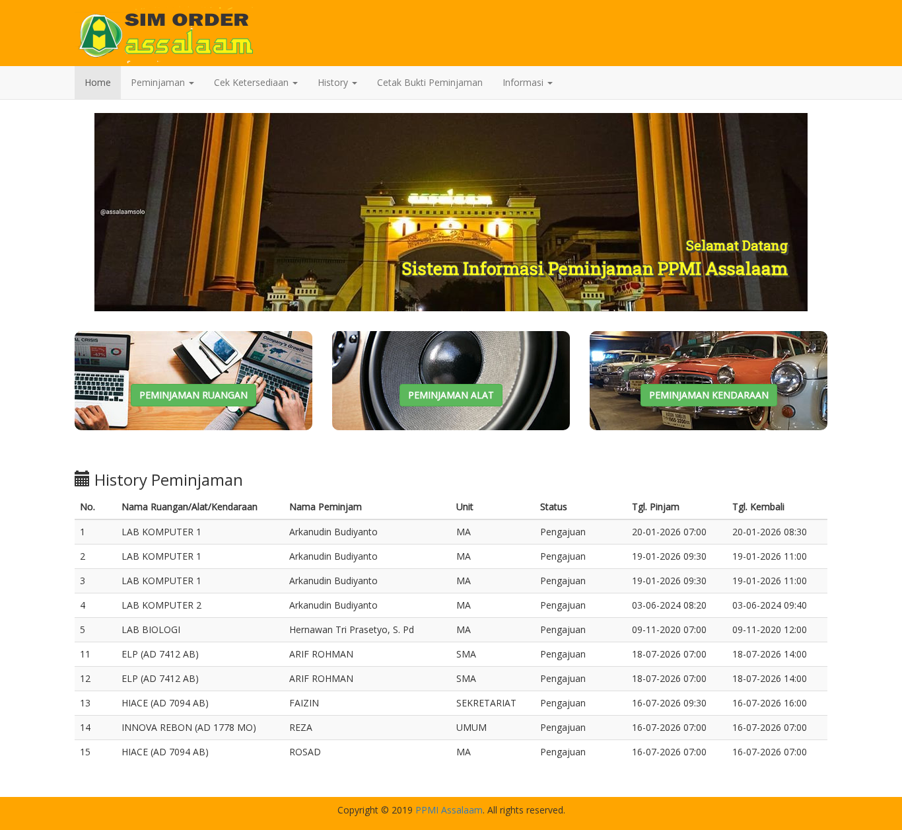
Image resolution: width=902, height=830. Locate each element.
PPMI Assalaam (449, 810)
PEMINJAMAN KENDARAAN (709, 395)
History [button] (334, 82)
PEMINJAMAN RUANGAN (193, 395)
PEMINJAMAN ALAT (451, 395)
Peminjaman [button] (159, 82)
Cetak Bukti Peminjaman (430, 82)
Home (98, 82)
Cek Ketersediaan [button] (252, 82)
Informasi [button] (524, 82)
